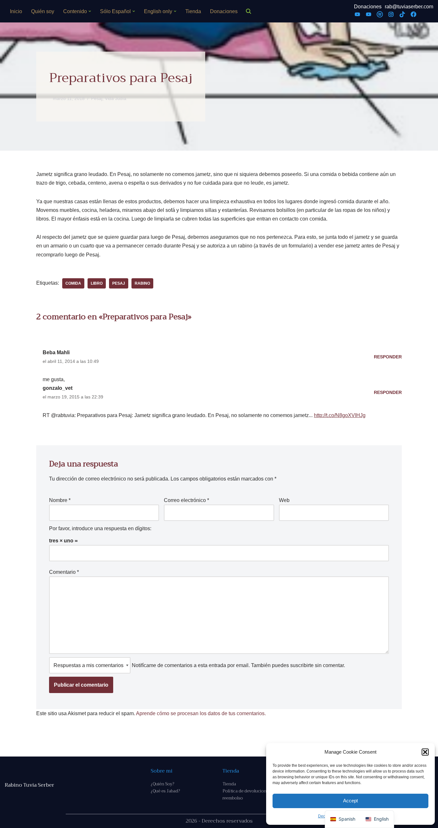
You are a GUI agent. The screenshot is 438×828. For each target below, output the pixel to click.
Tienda (193, 11)
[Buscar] (248, 11)
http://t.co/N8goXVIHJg (340, 415)
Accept (350, 800)
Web (284, 500)
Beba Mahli (56, 352)
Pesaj (96, 98)
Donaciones (224, 11)
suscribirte (302, 665)
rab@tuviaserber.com (409, 6)
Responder (388, 356)
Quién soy (42, 11)
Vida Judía (115, 98)
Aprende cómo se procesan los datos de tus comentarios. (201, 713)
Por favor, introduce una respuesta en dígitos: (100, 528)
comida (73, 283)
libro (97, 283)
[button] (425, 752)
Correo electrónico (186, 500)
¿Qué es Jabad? (165, 791)
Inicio (16, 11)
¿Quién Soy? (162, 784)
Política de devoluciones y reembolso (248, 794)
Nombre (60, 500)
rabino (142, 283)
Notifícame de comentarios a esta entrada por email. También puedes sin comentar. (238, 665)
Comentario (64, 572)
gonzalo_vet (57, 388)
